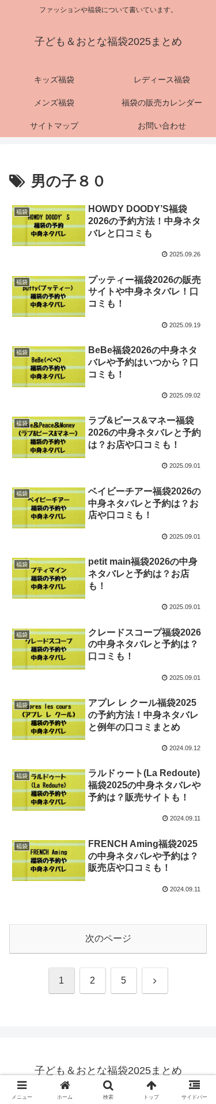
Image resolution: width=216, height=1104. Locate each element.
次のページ (108, 938)
